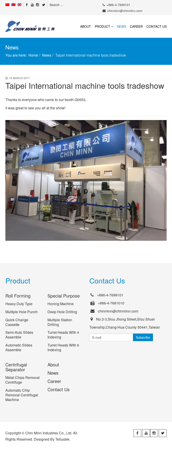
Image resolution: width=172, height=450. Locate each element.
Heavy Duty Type (18, 303)
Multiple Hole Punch (21, 311)
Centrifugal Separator (16, 367)
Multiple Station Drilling (59, 322)
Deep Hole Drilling (62, 311)
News (121, 26)
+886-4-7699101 (118, 5)
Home (33, 55)
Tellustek (62, 439)
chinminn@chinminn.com (124, 10)
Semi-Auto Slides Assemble (19, 335)
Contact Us (156, 26)
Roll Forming (17, 295)
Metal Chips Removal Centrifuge (22, 380)
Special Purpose (63, 295)
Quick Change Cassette (16, 322)
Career (136, 26)
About (85, 26)
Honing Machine (60, 303)
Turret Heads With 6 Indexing (63, 347)
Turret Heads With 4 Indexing (63, 335)
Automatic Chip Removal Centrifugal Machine (21, 395)
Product (102, 26)
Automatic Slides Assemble (18, 347)
